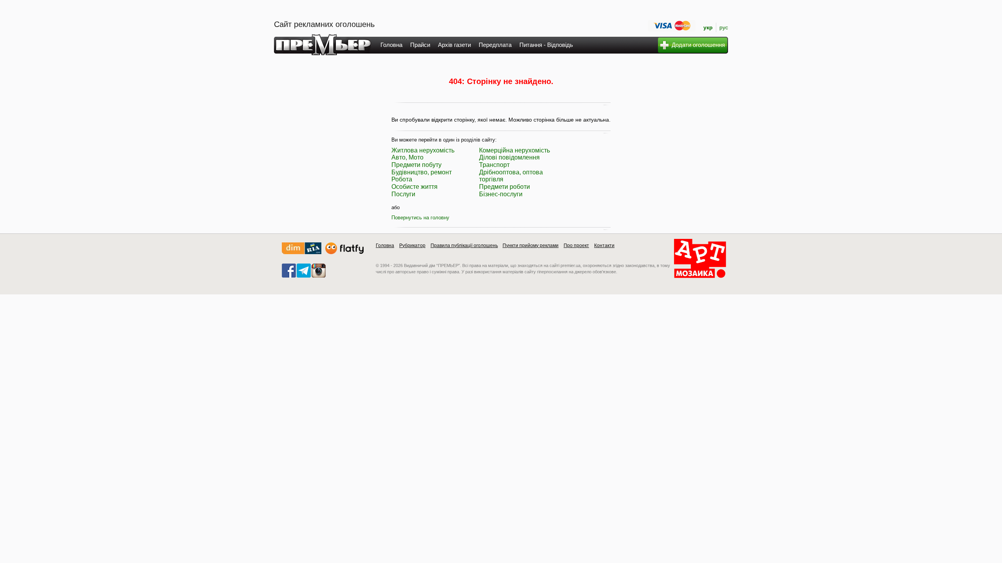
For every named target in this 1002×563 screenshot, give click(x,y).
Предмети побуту (416, 164)
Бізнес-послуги (501, 194)
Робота (401, 179)
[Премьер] (322, 53)
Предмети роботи (504, 186)
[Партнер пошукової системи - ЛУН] (344, 252)
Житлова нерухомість (422, 150)
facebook (289, 271)
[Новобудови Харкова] (301, 252)
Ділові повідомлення (509, 157)
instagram (319, 271)
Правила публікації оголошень (464, 245)
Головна (391, 44)
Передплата (495, 44)
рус (723, 27)
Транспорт (494, 164)
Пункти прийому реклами (531, 245)
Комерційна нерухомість (514, 150)
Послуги (403, 194)
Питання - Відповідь (546, 44)
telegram (304, 271)
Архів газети (454, 44)
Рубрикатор (412, 245)
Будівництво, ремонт (421, 172)
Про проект (576, 245)
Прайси (420, 44)
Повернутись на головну (420, 218)
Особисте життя (414, 186)
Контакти (604, 245)
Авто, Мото (407, 157)
